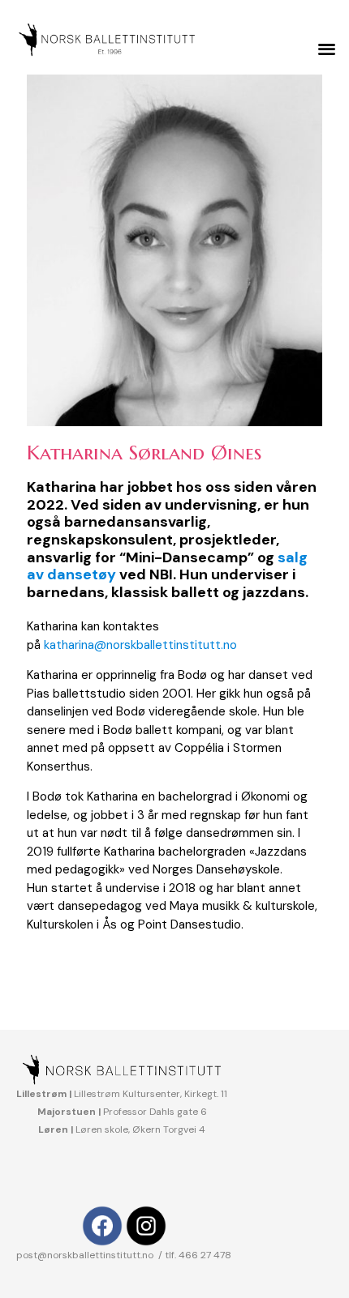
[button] (327, 49)
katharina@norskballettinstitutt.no (139, 645)
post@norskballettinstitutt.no (86, 1255)
